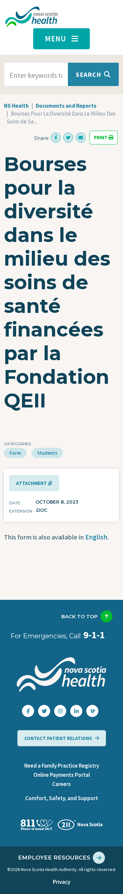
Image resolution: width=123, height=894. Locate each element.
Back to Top (79, 616)
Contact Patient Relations (58, 738)
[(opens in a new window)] (56, 137)
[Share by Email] (81, 137)
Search (88, 74)
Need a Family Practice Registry (61, 765)
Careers (61, 784)
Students (47, 453)
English (96, 537)
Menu (55, 38)
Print (101, 138)
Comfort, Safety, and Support (61, 798)
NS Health (16, 105)
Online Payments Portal (61, 774)
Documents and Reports (66, 105)
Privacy (61, 881)
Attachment (32, 483)
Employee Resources (54, 857)
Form (15, 453)
